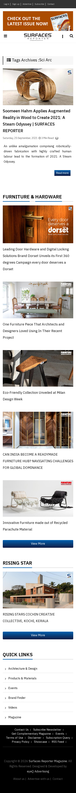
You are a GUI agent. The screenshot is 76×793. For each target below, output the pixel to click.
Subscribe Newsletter (47, 729)
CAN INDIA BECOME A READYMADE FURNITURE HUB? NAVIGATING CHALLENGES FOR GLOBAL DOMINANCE (38, 461)
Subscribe (39, 4)
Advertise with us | (39, 779)
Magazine (14, 717)
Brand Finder (16, 698)
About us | (19, 779)
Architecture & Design (22, 668)
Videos (12, 707)
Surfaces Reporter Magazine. (48, 761)
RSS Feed (58, 742)
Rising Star (17, 564)
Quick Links (18, 656)
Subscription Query (58, 738)
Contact (50, 4)
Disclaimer (34, 738)
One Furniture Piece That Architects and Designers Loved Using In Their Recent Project (33, 331)
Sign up (16, 4)
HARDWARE (48, 198)
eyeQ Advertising (38, 771)
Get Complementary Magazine (31, 734)
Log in (6, 4)
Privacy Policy (20, 742)
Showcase (40, 742)
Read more (62, 173)
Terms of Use (14, 738)
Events (13, 688)
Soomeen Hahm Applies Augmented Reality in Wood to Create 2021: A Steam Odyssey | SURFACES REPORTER (36, 121)
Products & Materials (22, 678)
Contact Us (22, 729)
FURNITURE (16, 198)
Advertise (27, 4)
